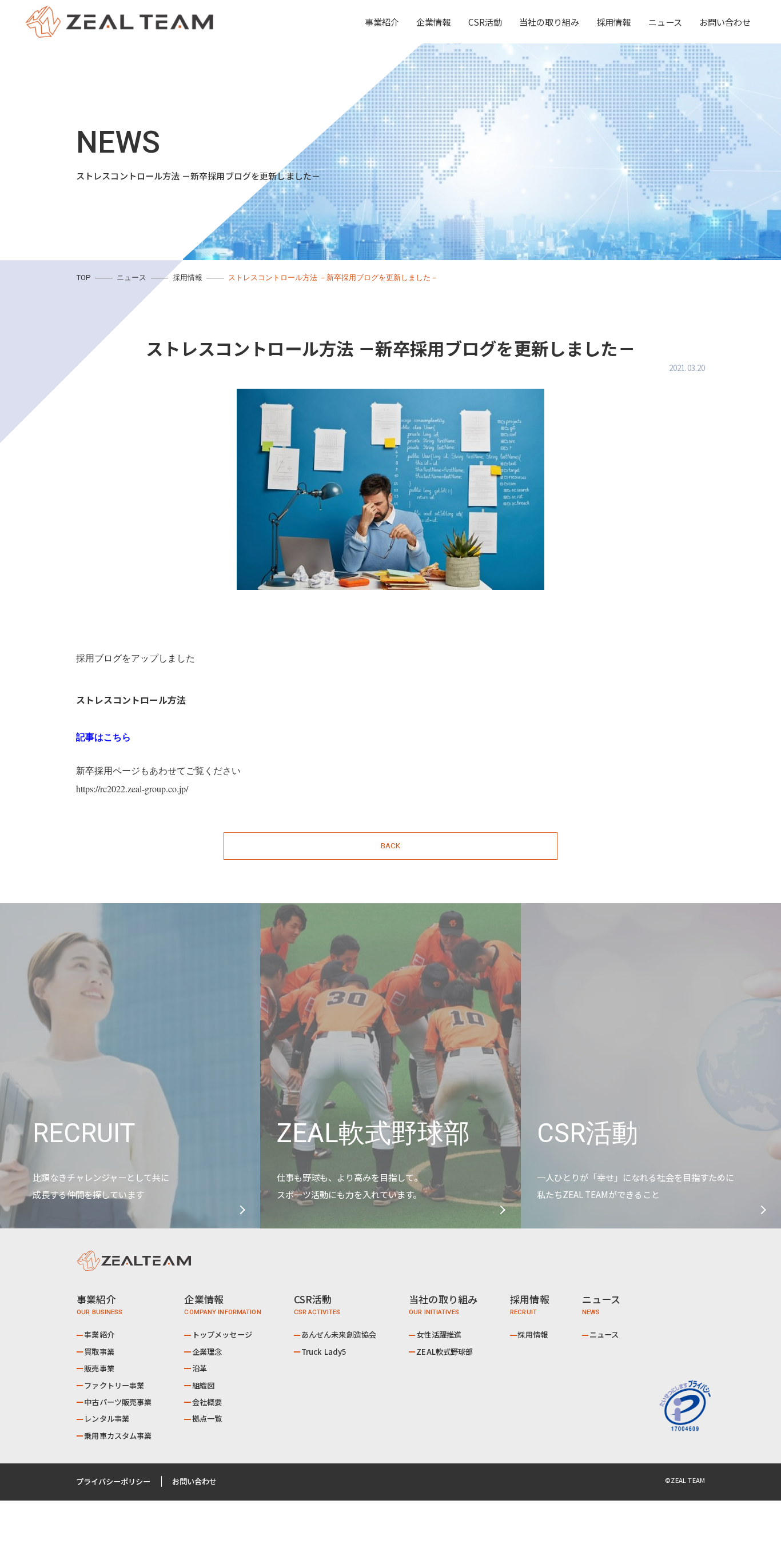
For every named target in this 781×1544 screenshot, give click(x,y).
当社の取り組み (549, 21)
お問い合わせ (725, 21)
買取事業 (99, 1351)
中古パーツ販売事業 (118, 1402)
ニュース (665, 21)
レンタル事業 (106, 1418)
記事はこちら (103, 736)
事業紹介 (99, 1334)
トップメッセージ (222, 1334)
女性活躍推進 (438, 1334)
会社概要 (207, 1402)
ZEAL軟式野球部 (444, 1351)
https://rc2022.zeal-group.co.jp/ (132, 789)
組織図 (203, 1385)
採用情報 (613, 21)
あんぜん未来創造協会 (338, 1334)
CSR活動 (485, 21)
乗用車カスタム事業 (118, 1435)
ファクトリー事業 (114, 1385)
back (391, 845)
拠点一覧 (207, 1418)
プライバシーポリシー (113, 1481)
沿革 (199, 1368)
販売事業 (99, 1368)
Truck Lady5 (323, 1351)
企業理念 (207, 1351)
